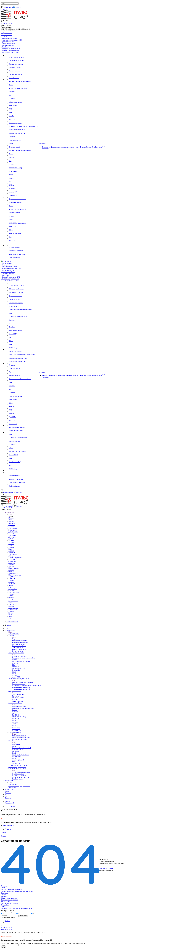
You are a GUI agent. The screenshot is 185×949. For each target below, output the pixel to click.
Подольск (11, 577)
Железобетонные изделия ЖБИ (22, 682)
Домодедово (12, 537)
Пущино (11, 582)
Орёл (10, 615)
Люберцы (11, 563)
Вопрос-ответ (5, 901)
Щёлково (11, 606)
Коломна (11, 521)
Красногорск (12, 554)
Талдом (10, 596)
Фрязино (11, 597)
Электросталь (12, 609)
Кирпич (15, 639)
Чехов (10, 602)
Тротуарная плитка (18, 694)
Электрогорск (13, 608)
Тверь (10, 616)
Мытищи (11, 566)
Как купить (4, 893)
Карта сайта (5, 905)
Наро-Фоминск (13, 568)
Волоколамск (12, 528)
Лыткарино (12, 561)
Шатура (11, 604)
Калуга (10, 613)
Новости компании (9, 914)
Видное (10, 526)
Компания (4, 886)
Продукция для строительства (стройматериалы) (17, 908)
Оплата (3, 894)
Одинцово (11, 571)
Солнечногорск (13, 592)
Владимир (11, 611)
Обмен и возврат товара (9, 898)
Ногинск (11, 570)
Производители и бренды (9, 903)
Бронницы (11, 525)
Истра (10, 545)
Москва (10, 518)
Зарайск (11, 544)
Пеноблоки (16, 744)
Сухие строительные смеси (21, 772)
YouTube (10, 829)
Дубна (10, 538)
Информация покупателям (9, 900)
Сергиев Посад (13, 589)
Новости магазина (24, 914)
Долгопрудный (13, 535)
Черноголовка (13, 601)
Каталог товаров (13, 634)
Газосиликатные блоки (19, 656)
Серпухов (11, 590)
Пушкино (11, 580)
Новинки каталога (39, 914)
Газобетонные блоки (19, 706)
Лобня (10, 556)
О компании (12, 784)
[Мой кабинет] (2, 490)
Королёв (11, 551)
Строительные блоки (19, 736)
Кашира (11, 547)
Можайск (11, 564)
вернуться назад (107, 870)
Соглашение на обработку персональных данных (17, 891)
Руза (9, 587)
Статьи (3, 907)
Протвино (11, 578)
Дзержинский (13, 532)
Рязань (10, 519)
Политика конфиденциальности (11, 889)
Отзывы (3, 887)
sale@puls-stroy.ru (6, 33)
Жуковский (12, 542)
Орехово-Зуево (13, 573)
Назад (10, 514)
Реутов (10, 585)
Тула (9, 618)
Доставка (4, 896)
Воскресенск (12, 530)
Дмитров (11, 533)
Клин (10, 549)
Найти (3, 947)
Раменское (11, 583)
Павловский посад (14, 575)
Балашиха (11, 523)
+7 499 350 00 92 (6, 23)
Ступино (11, 594)
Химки (10, 599)
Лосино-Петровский (15, 557)
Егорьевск (11, 540)
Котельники (12, 552)
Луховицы (11, 559)
